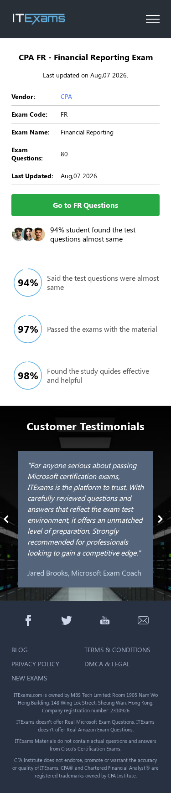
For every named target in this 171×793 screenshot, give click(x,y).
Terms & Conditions (117, 649)
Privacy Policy (35, 663)
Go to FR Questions (85, 205)
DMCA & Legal (107, 663)
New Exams (29, 678)
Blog (19, 649)
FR (64, 114)
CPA (66, 96)
